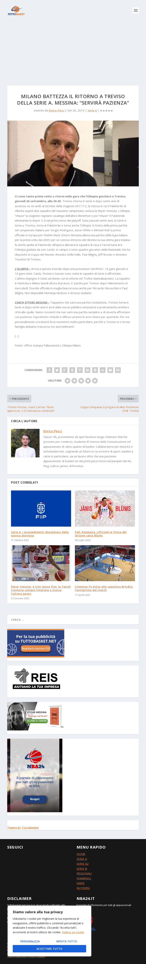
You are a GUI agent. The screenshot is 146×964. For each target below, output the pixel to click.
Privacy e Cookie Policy (17, 956)
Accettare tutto (49, 948)
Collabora (41, 956)
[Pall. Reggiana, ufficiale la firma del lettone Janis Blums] (105, 508)
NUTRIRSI (83, 888)
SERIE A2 (83, 863)
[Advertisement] (73, 49)
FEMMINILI (84, 878)
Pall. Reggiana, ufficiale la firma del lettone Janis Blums (100, 533)
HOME (81, 854)
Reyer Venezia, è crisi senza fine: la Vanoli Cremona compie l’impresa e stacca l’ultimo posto (41, 590)
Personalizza (30, 941)
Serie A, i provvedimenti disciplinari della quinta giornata (40, 533)
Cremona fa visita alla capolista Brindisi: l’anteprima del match (104, 588)
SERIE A (82, 859)
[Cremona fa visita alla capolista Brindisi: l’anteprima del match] (105, 563)
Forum (32, 956)
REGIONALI (84, 873)
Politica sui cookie (73, 932)
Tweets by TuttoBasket (23, 827)
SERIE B (82, 868)
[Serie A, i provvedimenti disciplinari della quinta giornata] (41, 508)
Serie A (92, 110)
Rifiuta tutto (66, 941)
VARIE (81, 883)
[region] (49, 931)
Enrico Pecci (56, 110)
